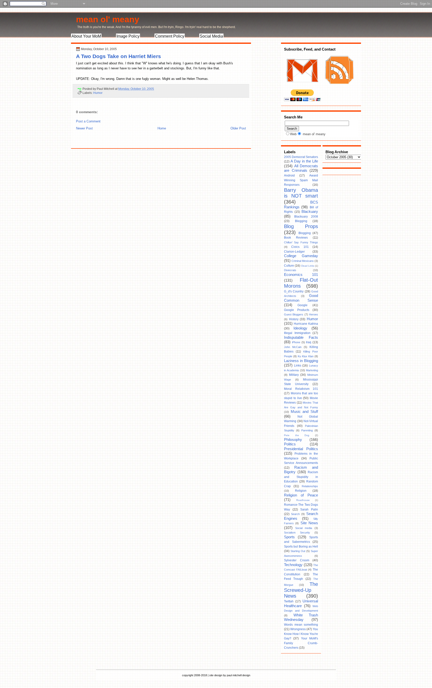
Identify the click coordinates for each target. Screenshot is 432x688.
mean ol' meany (107, 19)
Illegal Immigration (297, 333)
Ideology (300, 328)
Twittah (289, 601)
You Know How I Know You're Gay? (301, 633)
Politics (290, 444)
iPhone (296, 342)
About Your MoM (86, 36)
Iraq (308, 342)
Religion (300, 490)
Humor (97, 92)
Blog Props (301, 226)
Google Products (296, 310)
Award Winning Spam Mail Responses (301, 180)
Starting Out (297, 551)
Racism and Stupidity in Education (301, 476)
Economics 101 (301, 275)
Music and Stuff (304, 412)
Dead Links (307, 265)
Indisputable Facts (301, 337)
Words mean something (301, 624)
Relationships (310, 486)
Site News (309, 523)
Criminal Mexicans (303, 260)
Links (297, 365)
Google (303, 305)
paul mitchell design (238, 675)
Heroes (313, 314)
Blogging (304, 233)
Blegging (301, 221)
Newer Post (84, 128)
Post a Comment (88, 121)
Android (289, 175)
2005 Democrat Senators (301, 157)
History (293, 319)
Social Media (211, 36)
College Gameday (301, 256)
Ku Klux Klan (306, 356)
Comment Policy (169, 36)
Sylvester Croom (296, 560)
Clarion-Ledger (294, 251)
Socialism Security (297, 532)
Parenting (307, 430)
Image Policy (128, 36)
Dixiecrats (290, 270)
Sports (289, 537)
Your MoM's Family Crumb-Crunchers (301, 643)
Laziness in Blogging (301, 361)
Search (295, 513)
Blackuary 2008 (306, 216)
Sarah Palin (309, 509)
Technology (293, 565)
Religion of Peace (301, 495)
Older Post (238, 128)
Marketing (312, 370)
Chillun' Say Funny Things (301, 242)
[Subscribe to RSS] (339, 87)
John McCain (293, 347)
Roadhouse (303, 500)
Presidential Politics (301, 449)
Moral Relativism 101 (301, 389)
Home (162, 128)
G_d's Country (294, 291)
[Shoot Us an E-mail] (302, 87)
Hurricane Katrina (306, 323)
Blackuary (310, 212)
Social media (303, 528)
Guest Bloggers (293, 314)
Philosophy (293, 440)
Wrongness (298, 629)
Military (294, 375)
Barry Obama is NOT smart (301, 193)
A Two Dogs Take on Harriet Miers (118, 56)
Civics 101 (299, 247)
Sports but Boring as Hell (301, 546)
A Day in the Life (304, 161)
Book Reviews (296, 237)
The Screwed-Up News (301, 590)
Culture (289, 265)
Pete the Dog (296, 435)
